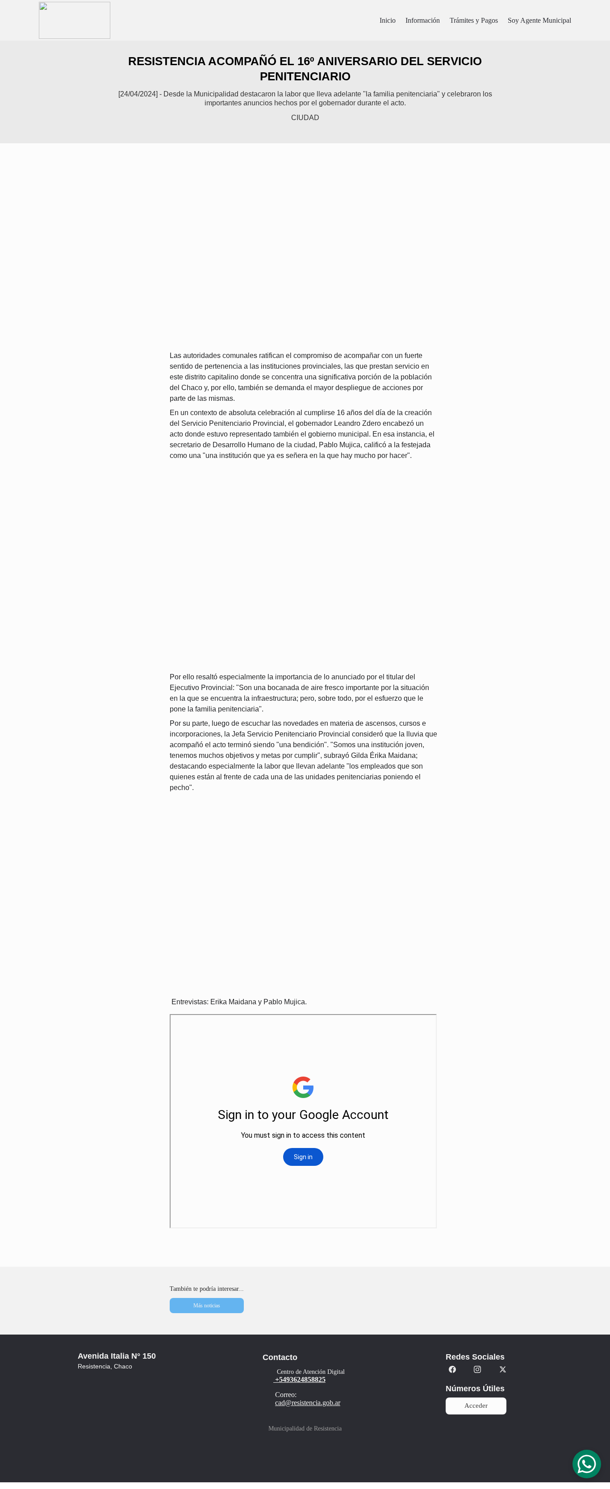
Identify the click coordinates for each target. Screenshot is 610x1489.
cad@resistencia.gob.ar (307, 1402)
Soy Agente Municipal (539, 20)
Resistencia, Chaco (105, 1366)
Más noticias (206, 1305)
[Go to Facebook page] (452, 1369)
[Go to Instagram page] (477, 1369)
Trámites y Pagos (474, 20)
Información (422, 20)
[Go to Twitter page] (502, 1369)
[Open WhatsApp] (586, 1464)
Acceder (476, 1405)
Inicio (388, 20)
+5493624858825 (300, 1379)
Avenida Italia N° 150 (117, 1356)
